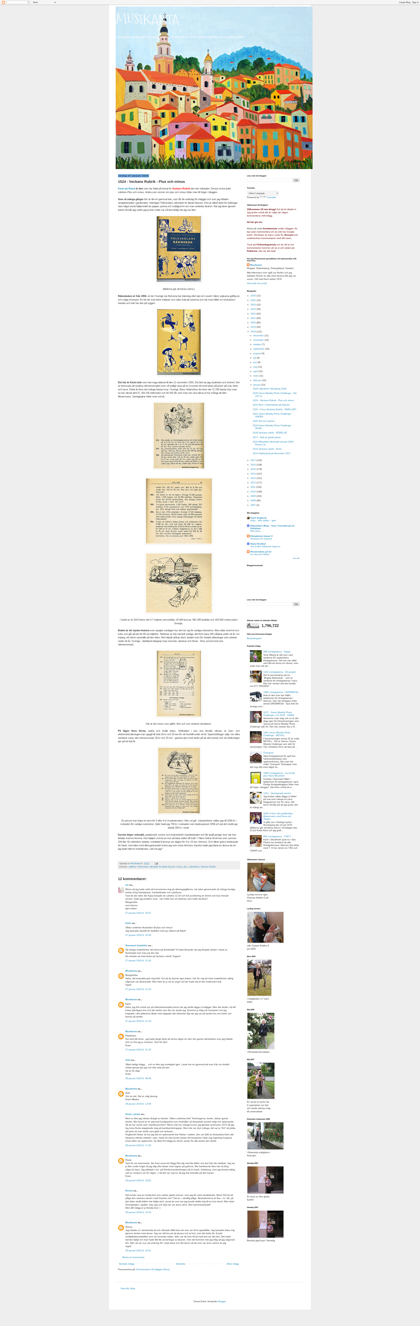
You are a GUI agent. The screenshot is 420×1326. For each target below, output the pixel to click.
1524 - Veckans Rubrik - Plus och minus (273, 400)
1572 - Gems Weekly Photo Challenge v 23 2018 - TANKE (278, 713)
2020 (253, 322)
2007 (253, 505)
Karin (128, 923)
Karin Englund (258, 518)
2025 (253, 300)
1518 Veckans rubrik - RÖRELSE (270, 432)
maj (255, 367)
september (259, 348)
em (127, 885)
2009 (253, 496)
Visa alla (296, 558)
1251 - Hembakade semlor (277, 793)
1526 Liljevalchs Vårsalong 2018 (269, 388)
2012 (253, 482)
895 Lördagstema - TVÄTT (277, 836)
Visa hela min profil (257, 283)
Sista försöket (258, 543)
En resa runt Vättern (260, 554)
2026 (253, 295)
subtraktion (194, 867)
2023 (253, 309)
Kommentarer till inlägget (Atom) (153, 1269)
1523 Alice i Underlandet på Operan (271, 404)
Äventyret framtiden (136, 945)
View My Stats (128, 1288)
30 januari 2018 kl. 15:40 (138, 1212)
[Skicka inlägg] (156, 863)
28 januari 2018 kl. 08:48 (138, 1078)
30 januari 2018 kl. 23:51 (138, 1250)
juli (255, 357)
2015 (253, 469)
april (255, 371)
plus (186, 867)
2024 (253, 304)
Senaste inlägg (126, 1263)
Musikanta (131, 971)
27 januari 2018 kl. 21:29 (138, 1021)
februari (257, 380)
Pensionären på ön (261, 551)
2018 (253, 331)
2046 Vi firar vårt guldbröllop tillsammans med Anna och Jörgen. (278, 816)
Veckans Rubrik (208, 867)
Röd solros (255, 531)
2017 (253, 460)
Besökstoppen (254, 638)
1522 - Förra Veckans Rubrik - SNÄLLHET (274, 409)
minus (179, 867)
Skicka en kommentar (133, 1257)
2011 (253, 487)
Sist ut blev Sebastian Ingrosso (265, 546)
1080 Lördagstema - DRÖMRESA (280, 692)
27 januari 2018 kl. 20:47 (138, 913)
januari (257, 384)
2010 (253, 491)
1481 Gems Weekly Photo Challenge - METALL (276, 734)
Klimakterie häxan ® (261, 536)
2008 (253, 500)
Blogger (222, 1301)
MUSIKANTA (147, 19)
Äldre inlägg (233, 1263)
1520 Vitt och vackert (263, 421)
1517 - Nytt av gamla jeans (267, 437)
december (258, 335)
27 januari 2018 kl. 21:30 (138, 1049)
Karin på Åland (126, 188)
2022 (253, 313)
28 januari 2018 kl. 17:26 (138, 1145)
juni (255, 362)
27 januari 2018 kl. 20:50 (138, 935)
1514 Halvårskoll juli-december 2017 (272, 453)
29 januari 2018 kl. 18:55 (138, 1180)
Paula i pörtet (132, 1114)
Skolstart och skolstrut (261, 539)
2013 (253, 478)
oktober (257, 344)
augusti (257, 353)
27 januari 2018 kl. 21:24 (138, 989)
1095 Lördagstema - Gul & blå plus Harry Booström (279, 774)
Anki (127, 1060)
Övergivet (268, 752)
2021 (253, 318)
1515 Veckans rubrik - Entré (267, 449)
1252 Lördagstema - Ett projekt (279, 672)
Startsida (180, 1263)
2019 (253, 327)
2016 (253, 464)
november (258, 340)
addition (132, 867)
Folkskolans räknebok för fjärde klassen (156, 867)
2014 (253, 473)
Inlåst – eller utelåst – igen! (263, 520)
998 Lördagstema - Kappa (277, 651)
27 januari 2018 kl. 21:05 (138, 960)
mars (256, 375)
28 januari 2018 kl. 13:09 (138, 1103)
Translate (271, 197)
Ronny (129, 1190)
